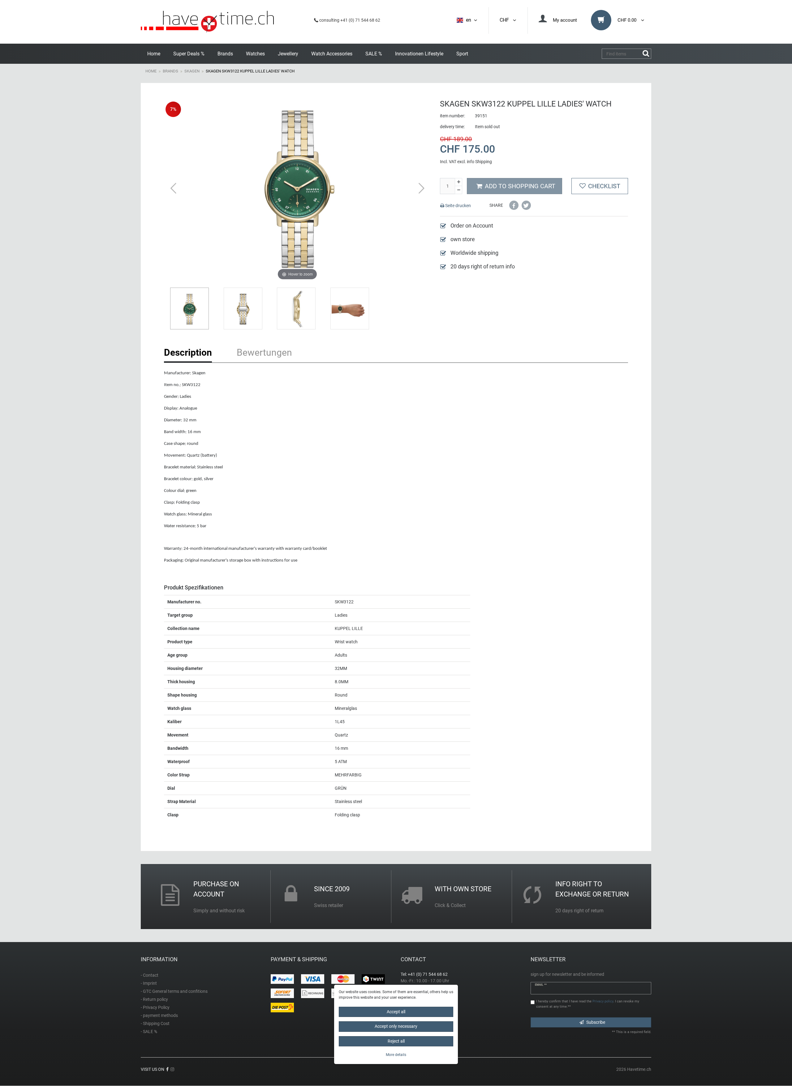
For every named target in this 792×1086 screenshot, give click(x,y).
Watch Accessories (331, 54)
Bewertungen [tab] (264, 352)
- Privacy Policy (155, 1007)
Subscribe (595, 1022)
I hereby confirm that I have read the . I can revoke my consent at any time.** (587, 1004)
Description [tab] (188, 352)
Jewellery (288, 54)
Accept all (396, 1011)
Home (153, 54)
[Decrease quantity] (458, 190)
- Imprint (149, 983)
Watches (255, 54)
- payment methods (159, 1015)
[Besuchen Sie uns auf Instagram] (172, 1069)
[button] (514, 205)
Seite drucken (457, 205)
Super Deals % (188, 54)
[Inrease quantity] (458, 182)
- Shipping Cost (155, 1023)
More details (396, 1055)
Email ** (541, 984)
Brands (225, 54)
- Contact (149, 975)
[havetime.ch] (207, 22)
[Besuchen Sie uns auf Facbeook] (167, 1069)
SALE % (373, 54)
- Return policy (154, 999)
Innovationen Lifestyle (419, 54)
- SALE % (149, 1031)
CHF (505, 20)
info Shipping (479, 161)
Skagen (192, 71)
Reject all (396, 1041)
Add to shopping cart (520, 186)
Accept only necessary (396, 1026)
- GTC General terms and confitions (174, 991)
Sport (462, 54)
